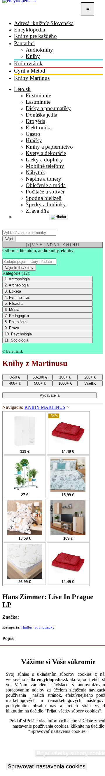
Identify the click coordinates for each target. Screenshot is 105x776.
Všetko (90, 383)
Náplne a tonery (43, 179)
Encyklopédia (29, 30)
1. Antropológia (17, 279)
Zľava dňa (37, 211)
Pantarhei (24, 43)
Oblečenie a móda (46, 185)
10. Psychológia (18, 334)
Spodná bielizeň (44, 198)
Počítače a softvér (45, 192)
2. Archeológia (17, 285)
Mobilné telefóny (45, 166)
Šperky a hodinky (46, 204)
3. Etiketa (13, 291)
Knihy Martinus (32, 78)
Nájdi (9, 239)
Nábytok (35, 172)
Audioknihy (39, 50)
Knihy (33, 56)
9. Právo (12, 328)
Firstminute (38, 95)
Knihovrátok (28, 63)
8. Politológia (16, 322)
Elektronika (39, 127)
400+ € (15, 383)
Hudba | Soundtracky (38, 627)
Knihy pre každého (35, 36)
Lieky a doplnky (44, 159)
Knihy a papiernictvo (49, 147)
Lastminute (38, 102)
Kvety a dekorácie (46, 153)
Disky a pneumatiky (48, 108)
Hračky (34, 140)
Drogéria (35, 121)
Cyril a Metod (29, 71)
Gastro (33, 134)
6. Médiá (12, 309)
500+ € (40, 383)
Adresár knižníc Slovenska (44, 23)
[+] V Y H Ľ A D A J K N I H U (52, 245)
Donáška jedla (41, 115)
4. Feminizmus (17, 297)
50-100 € (40, 377)
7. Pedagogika (17, 316)
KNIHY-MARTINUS (44, 407)
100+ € (65, 377)
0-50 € (15, 377)
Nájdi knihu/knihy (19, 267)
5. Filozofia (14, 303)
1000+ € (65, 383)
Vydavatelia (50, 395)
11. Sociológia (16, 340)
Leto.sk (22, 89)
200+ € (90, 377)
